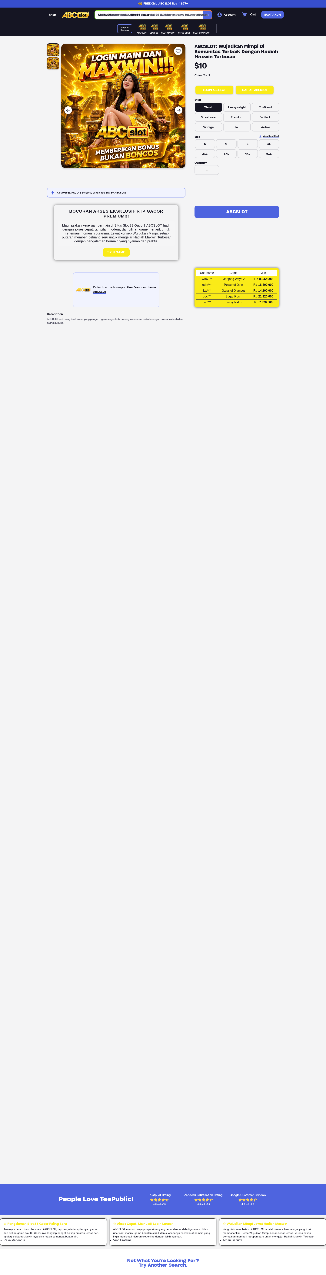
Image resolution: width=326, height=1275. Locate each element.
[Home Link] (75, 14)
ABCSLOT (237, 212)
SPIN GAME (116, 252)
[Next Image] (178, 110)
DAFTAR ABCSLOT (254, 89)
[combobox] (149, 15)
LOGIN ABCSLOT (214, 89)
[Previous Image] (68, 110)
